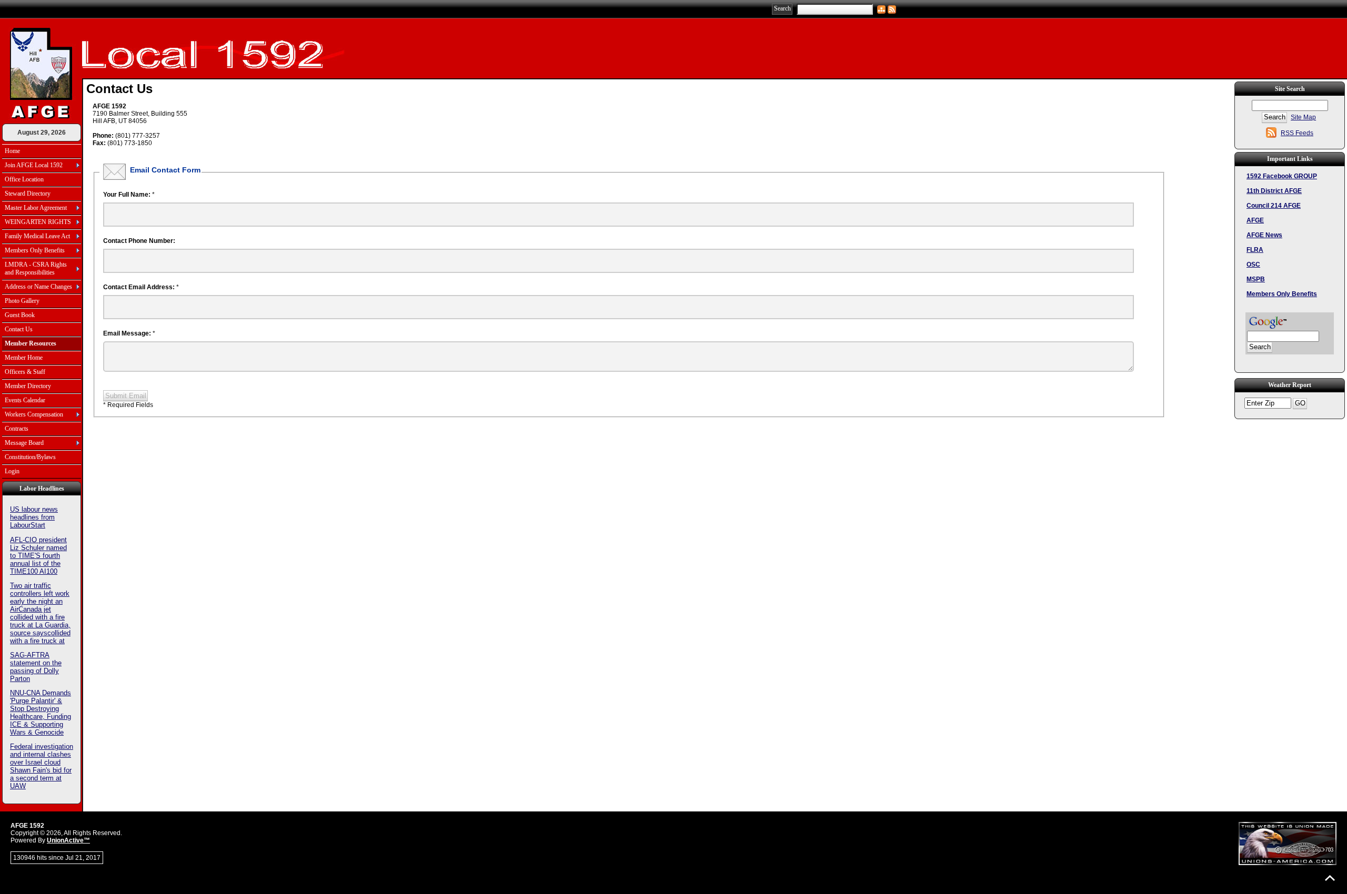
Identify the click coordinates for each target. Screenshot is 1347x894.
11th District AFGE (1274, 191)
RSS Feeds (1297, 133)
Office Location (24, 179)
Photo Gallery (22, 300)
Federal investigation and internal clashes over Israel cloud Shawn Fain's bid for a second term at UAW (41, 766)
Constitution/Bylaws (30, 457)
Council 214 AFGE (1274, 205)
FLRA (1255, 249)
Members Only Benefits (35, 250)
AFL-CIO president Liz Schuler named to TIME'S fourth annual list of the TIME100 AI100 (38, 555)
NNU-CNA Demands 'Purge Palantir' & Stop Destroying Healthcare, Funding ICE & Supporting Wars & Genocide (40, 712)
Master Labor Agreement (36, 207)
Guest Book (20, 315)
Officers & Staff (25, 371)
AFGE (1255, 220)
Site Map (1303, 117)
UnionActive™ (68, 840)
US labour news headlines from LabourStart (34, 517)
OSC (1253, 264)
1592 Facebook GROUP (1282, 176)
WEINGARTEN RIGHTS (38, 222)
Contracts (16, 428)
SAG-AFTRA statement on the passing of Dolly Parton (36, 667)
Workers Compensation (34, 414)
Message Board (24, 442)
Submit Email (125, 396)
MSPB (1256, 279)
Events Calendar (25, 400)
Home (12, 151)
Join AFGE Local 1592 (34, 165)
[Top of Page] (1329, 878)
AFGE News (1264, 235)
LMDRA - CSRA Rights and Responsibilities (36, 268)
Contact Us (19, 329)
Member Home (24, 357)
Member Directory (28, 386)
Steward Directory (28, 193)
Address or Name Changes (38, 286)
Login (12, 471)
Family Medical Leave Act (37, 236)
